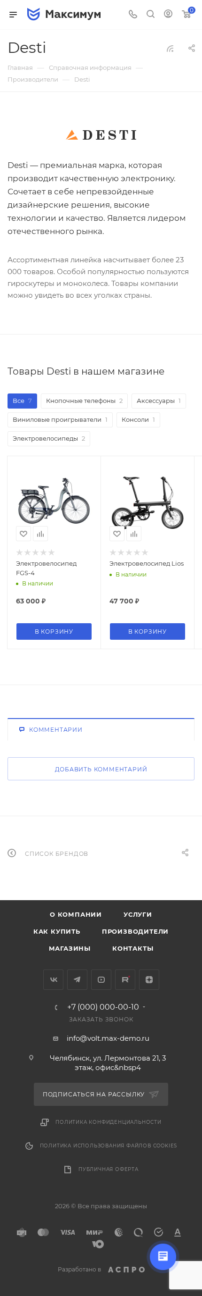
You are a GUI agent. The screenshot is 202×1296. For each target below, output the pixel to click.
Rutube (125, 980)
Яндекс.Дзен (149, 980)
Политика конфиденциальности (108, 1122)
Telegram (77, 980)
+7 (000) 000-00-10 (103, 1007)
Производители (135, 931)
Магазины (70, 948)
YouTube (101, 980)
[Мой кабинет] (168, 14)
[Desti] (101, 134)
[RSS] (170, 48)
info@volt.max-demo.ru (108, 1038)
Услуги (138, 914)
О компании (76, 914)
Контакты (132, 948)
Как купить (56, 931)
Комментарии (56, 729)
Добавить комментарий (101, 769)
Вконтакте (53, 980)
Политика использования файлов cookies (109, 1146)
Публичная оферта (108, 1169)
